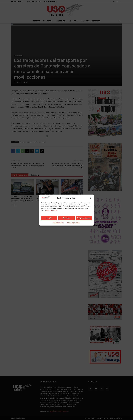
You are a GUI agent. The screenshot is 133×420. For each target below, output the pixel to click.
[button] (91, 198)
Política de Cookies (51, 210)
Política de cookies (58, 222)
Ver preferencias (83, 218)
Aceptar (49, 218)
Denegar (66, 218)
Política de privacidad (73, 222)
